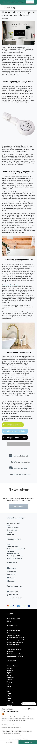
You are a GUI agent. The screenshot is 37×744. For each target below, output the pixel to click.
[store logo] (9, 8)
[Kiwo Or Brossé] (18, 349)
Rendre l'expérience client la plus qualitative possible (16, 735)
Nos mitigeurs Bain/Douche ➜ (15, 437)
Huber (12, 285)
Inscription (18, 506)
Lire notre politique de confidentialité (11, 727)
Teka (16, 285)
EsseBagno (5, 285)
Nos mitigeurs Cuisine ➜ (12, 425)
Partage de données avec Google (11, 733)
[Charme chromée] (18, 256)
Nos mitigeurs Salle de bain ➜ (15, 431)
